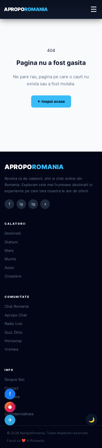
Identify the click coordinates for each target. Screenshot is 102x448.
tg (33, 204)
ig (21, 204)
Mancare (12, 396)
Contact (11, 388)
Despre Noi (14, 379)
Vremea (11, 349)
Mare (9, 250)
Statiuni (11, 242)
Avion (9, 267)
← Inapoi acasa (51, 101)
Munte (10, 259)
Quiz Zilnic (14, 332)
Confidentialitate (19, 414)
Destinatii (13, 233)
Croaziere (13, 276)
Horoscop (13, 340)
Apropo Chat (16, 315)
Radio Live (13, 323)
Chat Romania (17, 306)
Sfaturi (10, 405)
